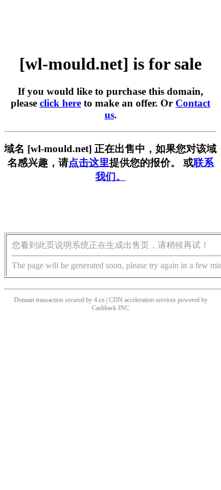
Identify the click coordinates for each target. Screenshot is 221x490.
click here (60, 103)
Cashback (104, 308)
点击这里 (89, 162)
